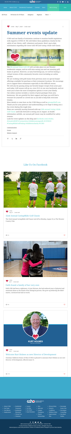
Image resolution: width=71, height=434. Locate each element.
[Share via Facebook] (8, 138)
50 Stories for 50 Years (17, 14)
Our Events (29, 410)
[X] (65, 2)
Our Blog (28, 408)
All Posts (4, 14)
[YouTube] (63, 2)
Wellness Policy (53, 412)
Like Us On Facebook (35, 164)
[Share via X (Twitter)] (12, 138)
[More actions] (63, 26)
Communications (12, 127)
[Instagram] (60, 2)
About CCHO (7, 406)
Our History (7, 410)
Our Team (6, 408)
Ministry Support (12, 133)
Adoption (30, 14)
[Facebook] (58, 2)
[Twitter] (38, 422)
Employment (7, 412)
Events (9, 130)
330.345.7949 (8, 1)
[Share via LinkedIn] (16, 138)
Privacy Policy (52, 406)
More (47, 14)
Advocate (40, 408)
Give (39, 406)
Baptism (39, 14)
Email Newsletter (30, 412)
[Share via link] (20, 138)
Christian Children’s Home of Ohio (32, 426)
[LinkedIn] (68, 2)
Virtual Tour (18, 414)
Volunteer (18, 416)
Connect (28, 406)
